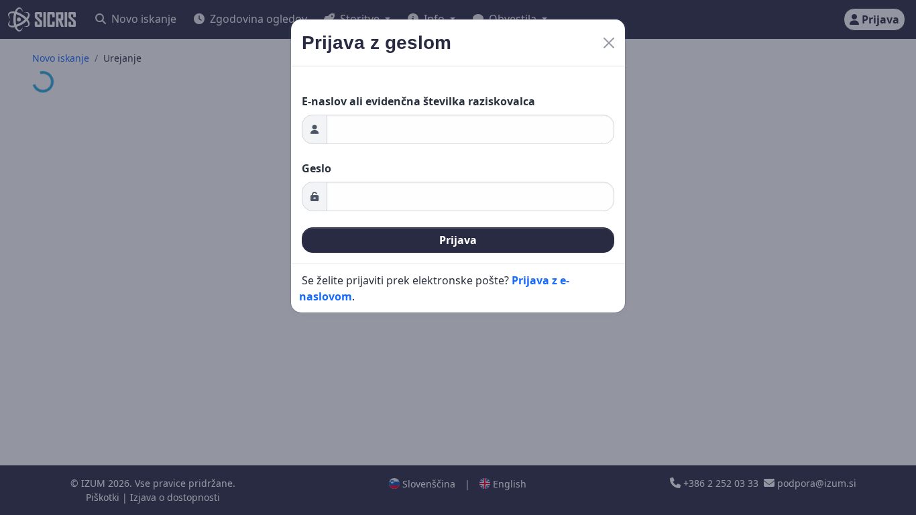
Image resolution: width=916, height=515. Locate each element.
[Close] (609, 43)
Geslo (316, 168)
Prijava (458, 240)
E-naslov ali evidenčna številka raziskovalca (418, 101)
